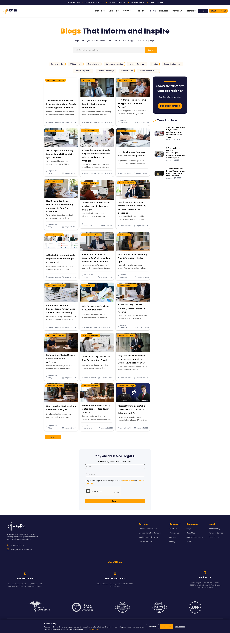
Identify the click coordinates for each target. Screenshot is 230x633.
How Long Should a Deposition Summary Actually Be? (61, 408)
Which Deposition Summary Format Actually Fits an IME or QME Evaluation (60, 154)
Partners (172, 537)
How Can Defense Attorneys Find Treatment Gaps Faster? (132, 154)
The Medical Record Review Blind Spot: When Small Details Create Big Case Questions (61, 104)
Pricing (152, 11)
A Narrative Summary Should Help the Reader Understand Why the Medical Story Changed (96, 155)
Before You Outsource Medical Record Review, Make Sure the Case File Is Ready (60, 309)
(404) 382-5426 (17, 545)
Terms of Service (216, 533)
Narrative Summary (90, 131)
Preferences (180, 627)
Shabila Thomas (54, 123)
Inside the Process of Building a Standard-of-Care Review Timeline (96, 409)
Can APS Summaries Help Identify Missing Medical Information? (94, 104)
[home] (9, 11)
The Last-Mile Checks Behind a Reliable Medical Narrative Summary (96, 206)
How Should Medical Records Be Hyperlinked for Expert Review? (132, 103)
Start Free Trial (218, 11)
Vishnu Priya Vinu (90, 123)
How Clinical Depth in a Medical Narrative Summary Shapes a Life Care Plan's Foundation (59, 206)
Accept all (166, 627)
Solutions (126, 10)
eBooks (189, 541)
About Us (173, 528)
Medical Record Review (55, 80)
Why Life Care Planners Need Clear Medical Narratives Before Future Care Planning (131, 359)
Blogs (189, 528)
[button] (101, 10)
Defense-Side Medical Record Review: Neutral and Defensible (60, 359)
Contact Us (174, 533)
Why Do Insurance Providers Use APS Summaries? (95, 308)
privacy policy (128, 480)
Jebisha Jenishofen (124, 121)
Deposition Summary (55, 131)
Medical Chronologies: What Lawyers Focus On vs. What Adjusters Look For (132, 409)
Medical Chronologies (148, 528)
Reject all (152, 627)
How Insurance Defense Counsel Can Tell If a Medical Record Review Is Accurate (96, 258)
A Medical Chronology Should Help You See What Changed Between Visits (60, 259)
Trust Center (214, 537)
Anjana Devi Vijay (52, 172)
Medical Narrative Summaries (151, 533)
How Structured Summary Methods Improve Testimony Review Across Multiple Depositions (132, 207)
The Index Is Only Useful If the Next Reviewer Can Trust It (96, 358)
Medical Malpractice (90, 386)
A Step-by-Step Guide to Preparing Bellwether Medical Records (132, 308)
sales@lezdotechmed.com (22, 549)
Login (203, 11)
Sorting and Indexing (126, 80)
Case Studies (192, 533)
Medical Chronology (126, 131)
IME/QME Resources (195, 537)
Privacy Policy (214, 528)
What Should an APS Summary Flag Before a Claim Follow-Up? (132, 258)
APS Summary (88, 80)
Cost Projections (145, 541)
